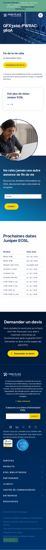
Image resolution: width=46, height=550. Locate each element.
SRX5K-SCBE (8, 257)
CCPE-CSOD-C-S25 (10, 286)
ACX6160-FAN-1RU (10, 277)
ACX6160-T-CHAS (10, 269)
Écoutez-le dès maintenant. (24, 8)
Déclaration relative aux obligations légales (18, 536)
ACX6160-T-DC (9, 273)
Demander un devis (15, 65)
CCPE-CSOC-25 (9, 290)
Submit (11, 207)
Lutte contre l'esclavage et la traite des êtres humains (23, 529)
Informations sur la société (12, 532)
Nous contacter (23, 401)
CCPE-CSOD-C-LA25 (11, 294)
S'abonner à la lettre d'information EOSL (23, 408)
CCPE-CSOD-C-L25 (10, 282)
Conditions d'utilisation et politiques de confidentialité (22, 518)
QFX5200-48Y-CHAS (11, 265)
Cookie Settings (9, 540)
